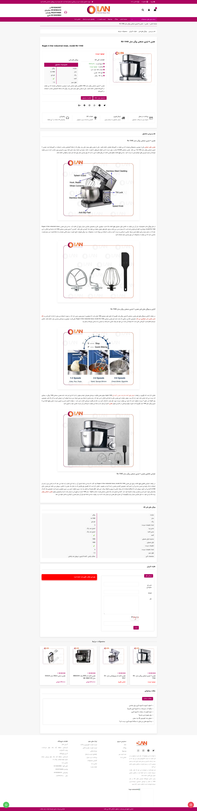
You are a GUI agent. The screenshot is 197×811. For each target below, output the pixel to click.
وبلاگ (116, 19)
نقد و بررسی (152, 31)
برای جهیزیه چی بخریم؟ (145, 715)
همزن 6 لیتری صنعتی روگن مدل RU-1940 (131, 24)
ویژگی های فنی (143, 31)
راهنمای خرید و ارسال (89, 19)
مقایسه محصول (86, 98)
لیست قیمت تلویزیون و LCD (89, 745)
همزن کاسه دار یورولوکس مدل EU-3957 (114, 677)
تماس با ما (134, 2)
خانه (125, 745)
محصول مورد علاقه (100, 98)
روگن (96, 76)
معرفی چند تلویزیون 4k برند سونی (142, 718)
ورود (152, 2)
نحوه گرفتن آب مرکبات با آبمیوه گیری (141, 712)
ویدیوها (110, 19)
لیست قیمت (101, 19)
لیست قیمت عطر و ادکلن (90, 748)
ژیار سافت (43, 809)
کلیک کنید (93, 70)
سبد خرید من (122, 754)
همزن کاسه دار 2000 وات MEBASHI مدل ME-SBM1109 (84, 677)
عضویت (143, 2)
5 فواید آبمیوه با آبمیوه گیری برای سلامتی (140, 705)
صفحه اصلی (123, 19)
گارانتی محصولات (92, 761)
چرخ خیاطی (93, 751)
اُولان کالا (111, 809)
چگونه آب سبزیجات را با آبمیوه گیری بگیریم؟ (139, 709)
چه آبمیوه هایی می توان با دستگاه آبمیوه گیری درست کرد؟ (135, 721)
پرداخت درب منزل (92, 757)
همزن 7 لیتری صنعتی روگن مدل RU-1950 (144, 677)
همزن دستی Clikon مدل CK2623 (55, 676)
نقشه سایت (93, 767)
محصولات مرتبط (122, 31)
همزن (146, 24)
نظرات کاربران (133, 31)
